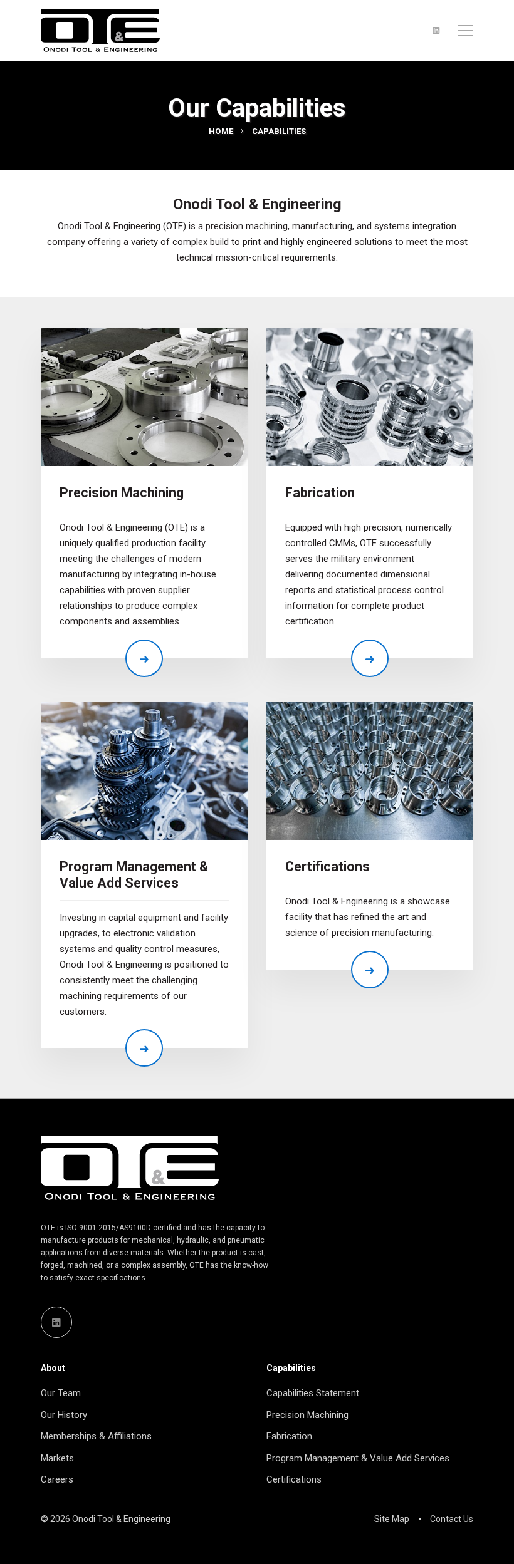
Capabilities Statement (312, 1393)
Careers (57, 1479)
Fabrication (320, 492)
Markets (57, 1458)
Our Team (61, 1393)
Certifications (327, 866)
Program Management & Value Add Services (134, 875)
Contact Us (451, 1519)
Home (221, 131)
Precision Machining (122, 492)
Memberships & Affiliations (96, 1436)
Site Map (391, 1519)
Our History (64, 1415)
